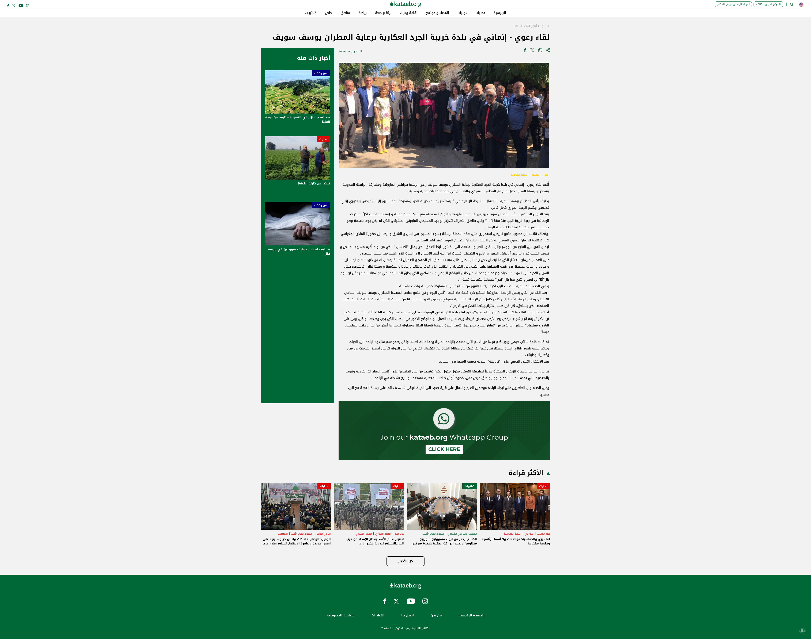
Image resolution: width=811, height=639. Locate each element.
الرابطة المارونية (519, 174)
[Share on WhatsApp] (540, 51)
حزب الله (399, 533)
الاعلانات (377, 615)
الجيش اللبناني (363, 533)
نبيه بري (529, 533)
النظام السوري (383, 533)
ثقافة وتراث (409, 13)
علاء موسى (543, 533)
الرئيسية (500, 13)
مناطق (345, 13)
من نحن (436, 615)
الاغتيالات (283, 533)
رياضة (362, 13)
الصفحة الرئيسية (471, 615)
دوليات (462, 13)
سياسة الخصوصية (341, 615)
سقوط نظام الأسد (433, 533)
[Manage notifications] (802, 630)
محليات (480, 13)
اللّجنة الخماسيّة (512, 533)
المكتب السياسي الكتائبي (462, 533)
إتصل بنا (407, 615)
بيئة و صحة (383, 13)
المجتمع (536, 174)
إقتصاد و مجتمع (437, 13)
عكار (546, 174)
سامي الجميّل (323, 533)
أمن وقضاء (321, 73)
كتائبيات (311, 13)
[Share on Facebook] (525, 51)
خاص (328, 13)
